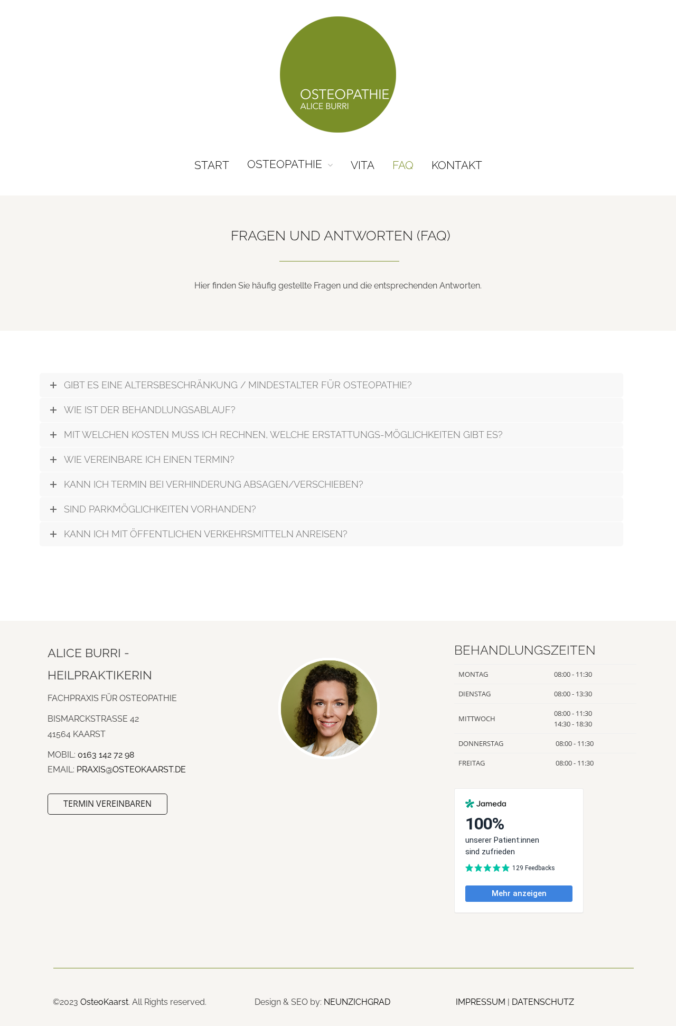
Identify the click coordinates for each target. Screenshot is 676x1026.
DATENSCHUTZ (543, 1002)
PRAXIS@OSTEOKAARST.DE (131, 769)
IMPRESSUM (480, 1002)
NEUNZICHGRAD (357, 1002)
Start (211, 165)
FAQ (403, 165)
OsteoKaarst (104, 1002)
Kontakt (456, 165)
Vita (362, 165)
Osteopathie (284, 164)
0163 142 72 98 (106, 755)
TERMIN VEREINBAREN (107, 803)
